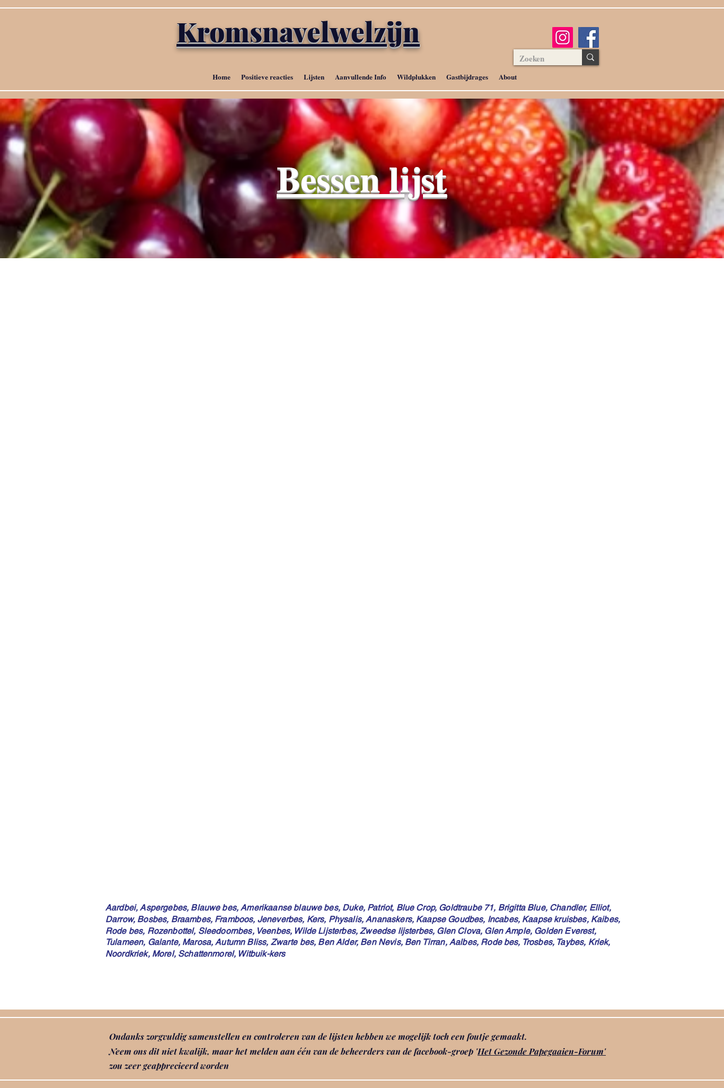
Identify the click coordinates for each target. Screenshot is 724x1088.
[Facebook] (588, 37)
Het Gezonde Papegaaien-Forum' (542, 1051)
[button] (314, 77)
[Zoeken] (590, 57)
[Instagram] (562, 37)
